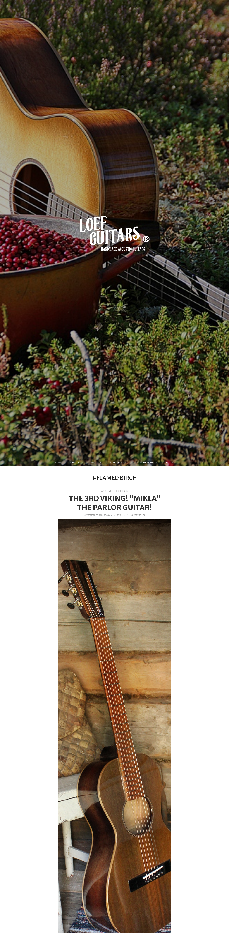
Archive (106, 490)
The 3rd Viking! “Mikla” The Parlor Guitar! (114, 503)
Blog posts (120, 490)
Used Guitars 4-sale (145, 462)
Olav (122, 515)
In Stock (96, 462)
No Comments (137, 515)
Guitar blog (76, 462)
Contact (170, 462)
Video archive (118, 462)
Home (57, 462)
